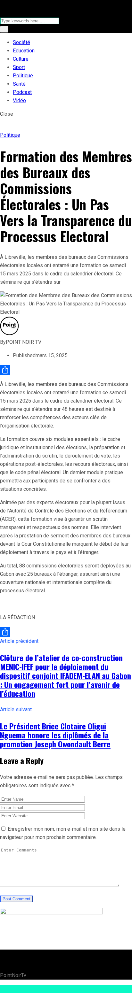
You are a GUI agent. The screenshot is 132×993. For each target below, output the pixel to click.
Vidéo (19, 100)
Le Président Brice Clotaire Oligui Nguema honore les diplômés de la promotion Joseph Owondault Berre (55, 735)
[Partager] (66, 370)
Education (24, 51)
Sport (19, 67)
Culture (21, 59)
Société (21, 42)
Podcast (22, 92)
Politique (23, 76)
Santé (19, 84)
